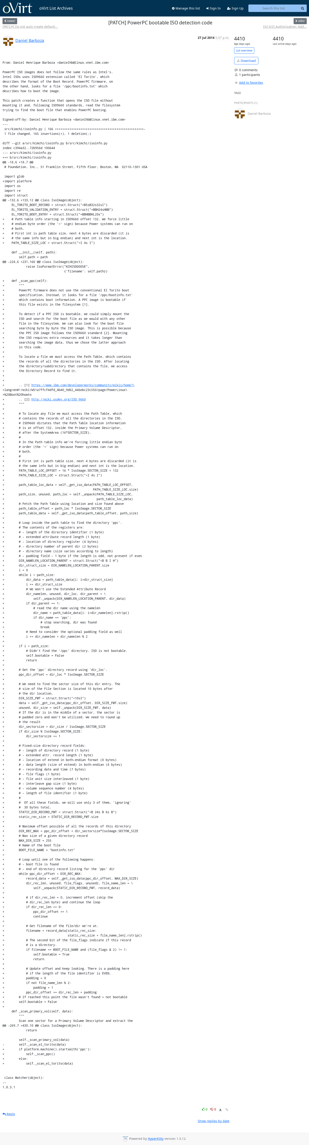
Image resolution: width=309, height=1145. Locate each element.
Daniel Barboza (29, 40)
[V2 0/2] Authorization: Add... (285, 26)
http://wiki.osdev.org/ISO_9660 (58, 399)
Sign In (215, 8)
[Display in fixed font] (220, 1110)
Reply (10, 1114)
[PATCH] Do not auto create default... (30, 26)
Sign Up (237, 8)
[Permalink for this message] (226, 1110)
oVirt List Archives (56, 8)
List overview (244, 50)
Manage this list (187, 8)
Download (248, 61)
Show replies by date (213, 1121)
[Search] (303, 8)
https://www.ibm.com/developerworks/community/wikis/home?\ (83, 385)
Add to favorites (251, 82)
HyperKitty (156, 1138)
